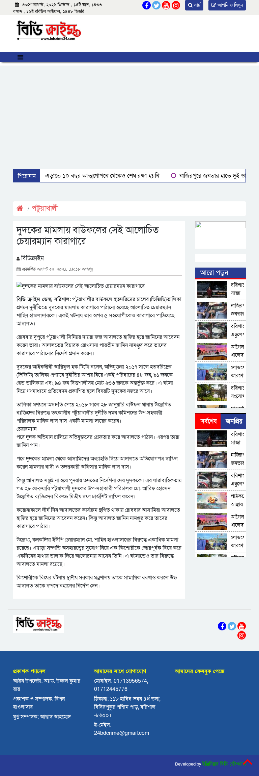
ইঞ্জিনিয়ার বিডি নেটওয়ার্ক (224, 764)
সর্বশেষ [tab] (209, 421)
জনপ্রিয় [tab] (234, 421)
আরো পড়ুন (214, 273)
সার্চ (196, 5)
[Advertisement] (129, 113)
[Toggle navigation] (20, 57)
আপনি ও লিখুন (229, 5)
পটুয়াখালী (45, 209)
